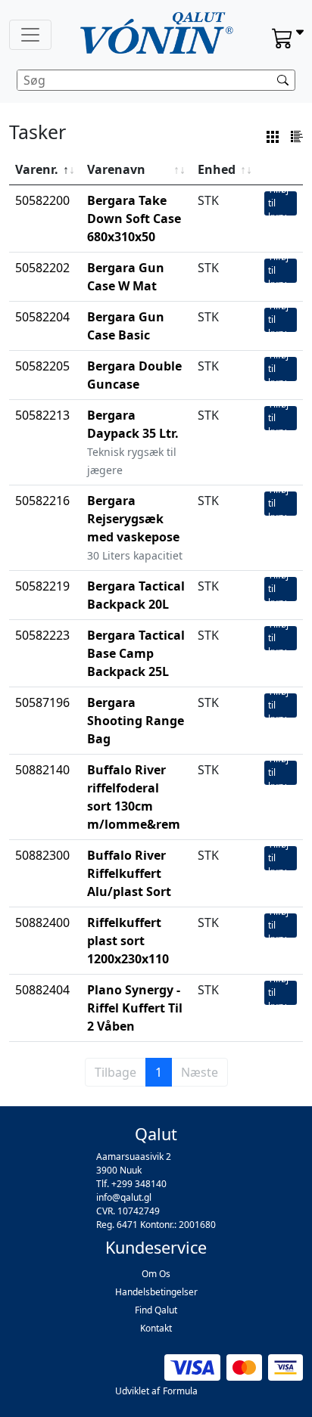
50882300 (42, 855)
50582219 (42, 586)
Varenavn (116, 169)
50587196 (42, 702)
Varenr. (36, 169)
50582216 (42, 500)
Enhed (217, 169)
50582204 (42, 317)
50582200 (42, 200)
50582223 (42, 635)
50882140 (42, 769)
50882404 (42, 989)
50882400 (42, 922)
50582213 (42, 415)
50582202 (42, 267)
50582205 (42, 366)
